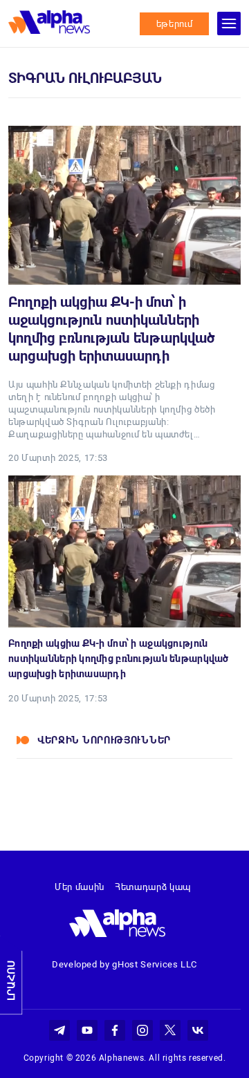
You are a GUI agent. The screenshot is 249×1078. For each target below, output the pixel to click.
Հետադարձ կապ (153, 887)
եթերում (174, 24)
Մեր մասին (79, 887)
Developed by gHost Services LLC (124, 964)
